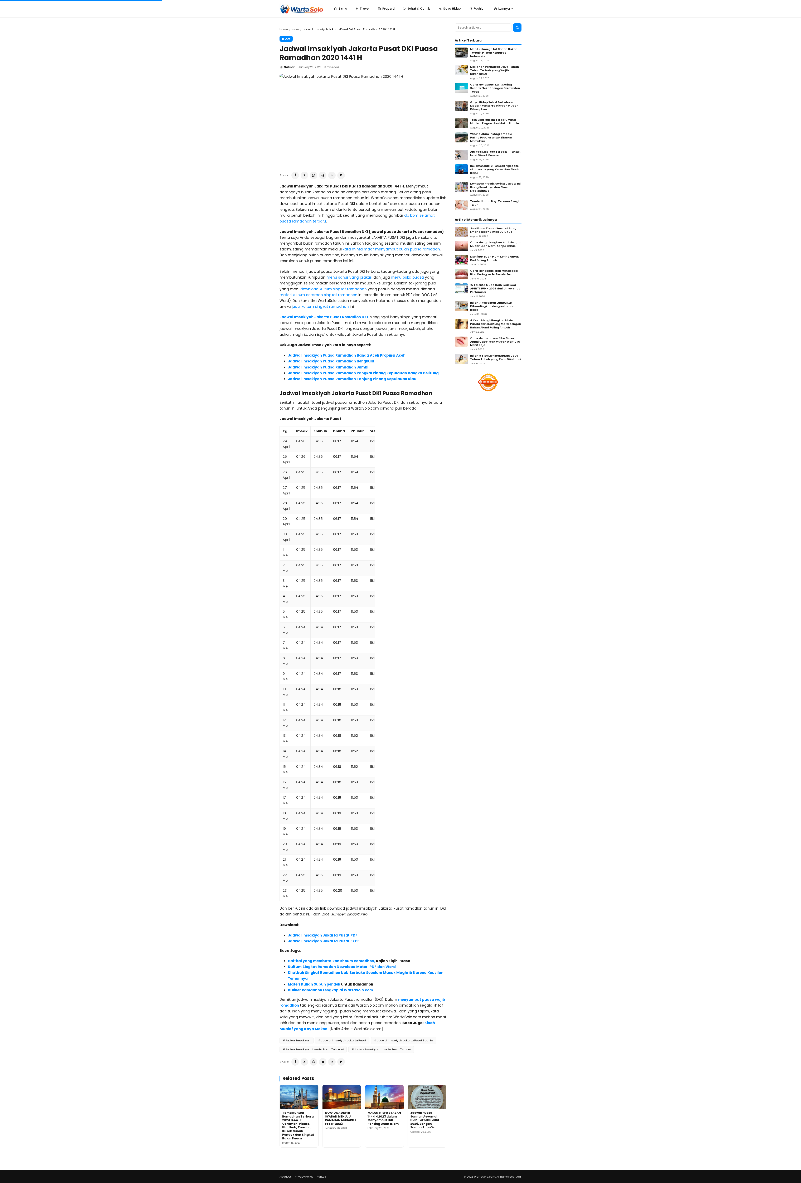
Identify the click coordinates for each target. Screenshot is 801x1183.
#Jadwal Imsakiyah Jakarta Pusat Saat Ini (403, 1040)
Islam (295, 29)
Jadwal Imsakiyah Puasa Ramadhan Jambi (328, 367)
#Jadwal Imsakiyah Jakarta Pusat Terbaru (381, 1049)
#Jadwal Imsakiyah (296, 1040)
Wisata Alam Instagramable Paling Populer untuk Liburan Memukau (491, 137)
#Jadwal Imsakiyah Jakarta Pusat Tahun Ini (313, 1049)
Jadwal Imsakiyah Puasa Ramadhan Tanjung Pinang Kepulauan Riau (352, 378)
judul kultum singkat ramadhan (321, 306)
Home (284, 29)
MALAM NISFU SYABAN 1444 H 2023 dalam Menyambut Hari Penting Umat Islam (384, 1118)
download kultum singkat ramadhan (333, 289)
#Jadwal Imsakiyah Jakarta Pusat (342, 1040)
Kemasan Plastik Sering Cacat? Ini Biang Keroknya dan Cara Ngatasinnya (495, 187)
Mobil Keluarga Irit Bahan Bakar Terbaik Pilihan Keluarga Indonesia (493, 53)
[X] (304, 175)
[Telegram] (322, 175)
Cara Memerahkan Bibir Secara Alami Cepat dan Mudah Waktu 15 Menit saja (495, 342)
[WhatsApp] (313, 175)
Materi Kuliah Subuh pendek (314, 984)
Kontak (321, 1177)
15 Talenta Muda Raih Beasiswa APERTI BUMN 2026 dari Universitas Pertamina (495, 288)
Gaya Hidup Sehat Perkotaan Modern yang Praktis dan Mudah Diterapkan (494, 106)
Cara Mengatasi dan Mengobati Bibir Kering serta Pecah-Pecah (494, 272)
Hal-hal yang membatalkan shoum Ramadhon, (331, 960)
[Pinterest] (341, 175)
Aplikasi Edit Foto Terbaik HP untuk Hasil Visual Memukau (495, 153)
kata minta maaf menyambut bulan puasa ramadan (391, 249)
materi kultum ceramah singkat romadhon (318, 294)
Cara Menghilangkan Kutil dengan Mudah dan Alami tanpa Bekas (495, 244)
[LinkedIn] (332, 175)
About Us (286, 1177)
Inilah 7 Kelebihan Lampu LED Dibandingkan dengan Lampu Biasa (492, 306)
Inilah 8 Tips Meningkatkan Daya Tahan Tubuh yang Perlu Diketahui (495, 357)
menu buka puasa (407, 277)
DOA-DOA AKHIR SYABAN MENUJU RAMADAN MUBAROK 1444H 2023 (340, 1118)
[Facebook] (295, 175)
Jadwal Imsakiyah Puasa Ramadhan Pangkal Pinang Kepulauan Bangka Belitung (363, 373)
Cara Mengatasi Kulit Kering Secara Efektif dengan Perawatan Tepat (495, 88)
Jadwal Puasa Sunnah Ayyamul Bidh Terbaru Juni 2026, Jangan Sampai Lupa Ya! (424, 1120)
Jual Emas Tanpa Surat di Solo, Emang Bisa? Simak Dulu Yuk (493, 230)
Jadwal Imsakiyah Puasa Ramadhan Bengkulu (331, 361)
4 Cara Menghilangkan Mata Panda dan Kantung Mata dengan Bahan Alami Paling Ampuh (495, 324)
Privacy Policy (304, 1177)
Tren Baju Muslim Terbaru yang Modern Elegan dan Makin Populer (495, 121)
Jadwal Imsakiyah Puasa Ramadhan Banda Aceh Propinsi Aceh (347, 355)
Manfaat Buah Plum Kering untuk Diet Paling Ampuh (494, 258)
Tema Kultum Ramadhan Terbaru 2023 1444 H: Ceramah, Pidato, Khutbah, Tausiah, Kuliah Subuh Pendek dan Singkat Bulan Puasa (298, 1125)
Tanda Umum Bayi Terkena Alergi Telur (494, 203)
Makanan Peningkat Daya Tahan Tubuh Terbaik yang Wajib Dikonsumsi (494, 70)
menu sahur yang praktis (349, 277)
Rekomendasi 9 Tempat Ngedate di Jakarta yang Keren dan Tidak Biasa (494, 169)
